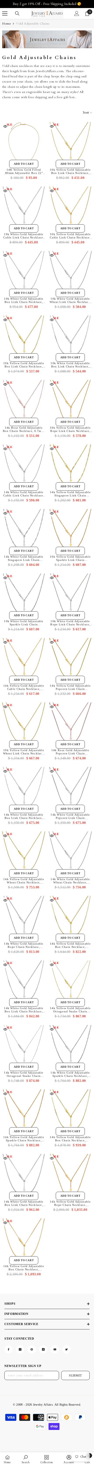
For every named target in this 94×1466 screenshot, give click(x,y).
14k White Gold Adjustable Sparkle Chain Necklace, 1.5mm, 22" (70, 1074)
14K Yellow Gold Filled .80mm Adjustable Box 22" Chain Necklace (23, 171)
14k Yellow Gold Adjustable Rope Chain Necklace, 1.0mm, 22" (70, 1203)
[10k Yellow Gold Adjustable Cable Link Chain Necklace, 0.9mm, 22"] (70, 208)
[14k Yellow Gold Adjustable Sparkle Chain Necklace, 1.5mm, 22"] (23, 1110)
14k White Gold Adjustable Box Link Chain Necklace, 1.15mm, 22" (24, 1203)
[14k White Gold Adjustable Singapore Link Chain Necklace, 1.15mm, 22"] (23, 530)
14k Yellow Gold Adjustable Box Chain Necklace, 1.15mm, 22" (23, 1267)
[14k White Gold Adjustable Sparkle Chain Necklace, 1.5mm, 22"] (70, 1046)
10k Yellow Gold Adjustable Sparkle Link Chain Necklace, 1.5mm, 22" (70, 558)
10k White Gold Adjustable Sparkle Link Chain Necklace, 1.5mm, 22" (24, 623)
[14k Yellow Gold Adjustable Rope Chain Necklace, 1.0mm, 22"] (70, 1175)
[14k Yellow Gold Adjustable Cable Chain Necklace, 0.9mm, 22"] (23, 659)
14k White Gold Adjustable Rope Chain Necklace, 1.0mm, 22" (24, 945)
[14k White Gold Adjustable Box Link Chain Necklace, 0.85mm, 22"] (23, 981)
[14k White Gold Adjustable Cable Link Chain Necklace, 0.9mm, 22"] (23, 466)
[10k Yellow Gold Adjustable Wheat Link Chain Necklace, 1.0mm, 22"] (23, 723)
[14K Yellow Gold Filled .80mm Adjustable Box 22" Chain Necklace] (23, 143)
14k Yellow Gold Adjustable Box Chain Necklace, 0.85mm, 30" (70, 1138)
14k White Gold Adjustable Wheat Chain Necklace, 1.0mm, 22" (70, 881)
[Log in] (76, 13)
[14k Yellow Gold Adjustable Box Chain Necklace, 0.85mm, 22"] (70, 917)
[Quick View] (5, 126)
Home (6, 23)
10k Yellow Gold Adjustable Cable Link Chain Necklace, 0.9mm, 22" (70, 236)
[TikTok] (43, 1349)
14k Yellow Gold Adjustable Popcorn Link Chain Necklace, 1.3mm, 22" (70, 687)
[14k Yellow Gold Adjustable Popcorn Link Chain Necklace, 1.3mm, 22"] (70, 659)
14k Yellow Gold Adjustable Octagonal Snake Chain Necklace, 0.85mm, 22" (70, 1010)
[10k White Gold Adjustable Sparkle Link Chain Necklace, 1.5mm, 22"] (23, 595)
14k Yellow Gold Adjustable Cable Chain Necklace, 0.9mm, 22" (23, 687)
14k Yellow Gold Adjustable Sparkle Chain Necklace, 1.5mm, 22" (23, 1138)
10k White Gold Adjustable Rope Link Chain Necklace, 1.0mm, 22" (70, 623)
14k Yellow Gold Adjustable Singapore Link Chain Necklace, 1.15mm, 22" (70, 494)
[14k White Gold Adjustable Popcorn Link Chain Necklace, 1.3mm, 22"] (70, 788)
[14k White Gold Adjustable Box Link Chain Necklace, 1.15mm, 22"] (23, 1175)
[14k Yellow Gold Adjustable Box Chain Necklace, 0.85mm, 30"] (70, 1110)
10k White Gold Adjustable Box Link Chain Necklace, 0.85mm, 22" (70, 365)
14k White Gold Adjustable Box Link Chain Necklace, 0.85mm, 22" (24, 1010)
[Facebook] (8, 1349)
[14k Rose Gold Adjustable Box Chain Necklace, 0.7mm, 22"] (23, 401)
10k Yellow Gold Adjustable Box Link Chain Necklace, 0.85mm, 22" (23, 365)
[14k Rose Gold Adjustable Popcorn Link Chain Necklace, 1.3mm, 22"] (70, 723)
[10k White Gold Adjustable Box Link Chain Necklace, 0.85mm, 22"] (70, 337)
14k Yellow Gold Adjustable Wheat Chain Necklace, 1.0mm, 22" (23, 881)
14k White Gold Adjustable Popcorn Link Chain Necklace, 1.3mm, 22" (70, 816)
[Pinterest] (32, 1349)
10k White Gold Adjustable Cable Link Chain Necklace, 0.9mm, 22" (23, 236)
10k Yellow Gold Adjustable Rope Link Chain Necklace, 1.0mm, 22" (70, 429)
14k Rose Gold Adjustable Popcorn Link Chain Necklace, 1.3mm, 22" (70, 752)
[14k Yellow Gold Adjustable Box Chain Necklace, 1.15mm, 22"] (23, 1239)
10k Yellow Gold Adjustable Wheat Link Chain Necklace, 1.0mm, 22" (24, 752)
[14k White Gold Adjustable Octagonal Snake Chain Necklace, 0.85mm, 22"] (23, 1046)
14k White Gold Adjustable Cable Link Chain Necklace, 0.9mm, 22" (23, 494)
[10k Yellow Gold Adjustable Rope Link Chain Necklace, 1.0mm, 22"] (70, 401)
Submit (75, 1375)
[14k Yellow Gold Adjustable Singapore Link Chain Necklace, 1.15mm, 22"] (70, 466)
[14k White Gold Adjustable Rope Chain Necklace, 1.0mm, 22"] (23, 917)
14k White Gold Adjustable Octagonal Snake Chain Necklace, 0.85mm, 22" (24, 1074)
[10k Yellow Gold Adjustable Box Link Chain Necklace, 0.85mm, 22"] (23, 337)
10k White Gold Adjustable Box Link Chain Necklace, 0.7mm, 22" (24, 300)
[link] (47, 39)
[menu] (4, 13)
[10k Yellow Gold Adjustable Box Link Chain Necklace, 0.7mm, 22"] (70, 143)
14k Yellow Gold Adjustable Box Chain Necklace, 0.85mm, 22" (70, 945)
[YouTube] (55, 1349)
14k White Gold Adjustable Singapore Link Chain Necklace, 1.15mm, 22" (24, 558)
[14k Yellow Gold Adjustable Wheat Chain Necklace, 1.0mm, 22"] (23, 852)
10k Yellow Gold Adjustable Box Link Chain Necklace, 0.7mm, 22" (70, 171)
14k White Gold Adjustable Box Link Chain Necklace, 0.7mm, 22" (24, 816)
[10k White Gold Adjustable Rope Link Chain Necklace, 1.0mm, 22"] (70, 595)
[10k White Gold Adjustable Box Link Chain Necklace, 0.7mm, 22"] (23, 272)
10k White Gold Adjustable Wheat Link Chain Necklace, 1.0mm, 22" (70, 300)
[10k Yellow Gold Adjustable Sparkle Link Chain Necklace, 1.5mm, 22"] (70, 530)
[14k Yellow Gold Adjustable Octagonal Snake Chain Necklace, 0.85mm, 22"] (70, 981)
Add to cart (24, 163)
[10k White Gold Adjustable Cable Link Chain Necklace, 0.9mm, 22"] (23, 208)
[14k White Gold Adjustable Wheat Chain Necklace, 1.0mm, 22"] (70, 852)
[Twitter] (66, 1349)
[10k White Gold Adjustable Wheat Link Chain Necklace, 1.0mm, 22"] (70, 272)
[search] (17, 13)
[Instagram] (20, 1349)
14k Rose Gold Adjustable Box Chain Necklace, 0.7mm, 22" (24, 429)
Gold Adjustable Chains (32, 23)
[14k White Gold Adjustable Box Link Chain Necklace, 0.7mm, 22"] (23, 788)
